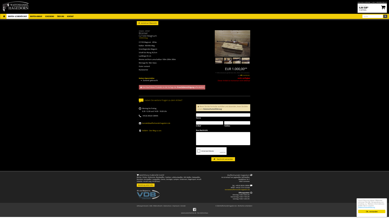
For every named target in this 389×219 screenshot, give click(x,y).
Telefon (227, 126)
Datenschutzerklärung (212, 109)
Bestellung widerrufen (145, 185)
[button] (4, 16)
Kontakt (183, 206)
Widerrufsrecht (381, 2)
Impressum (176, 206)
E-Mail (198, 126)
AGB (373, 2)
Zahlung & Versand (364, 2)
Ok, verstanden (372, 211)
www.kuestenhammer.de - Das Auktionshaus (194, 213)
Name (198, 118)
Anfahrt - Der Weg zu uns (151, 130)
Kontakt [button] (70, 16)
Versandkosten (246, 75)
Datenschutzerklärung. (366, 207)
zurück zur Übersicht (148, 23)
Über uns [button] (60, 16)
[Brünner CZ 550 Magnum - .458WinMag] (232, 43)
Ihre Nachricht (202, 130)
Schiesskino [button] (49, 16)
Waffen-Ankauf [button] (36, 16)
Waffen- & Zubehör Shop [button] (17, 16)
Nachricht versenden (225, 159)
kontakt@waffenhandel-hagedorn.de (156, 123)
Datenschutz (167, 206)
